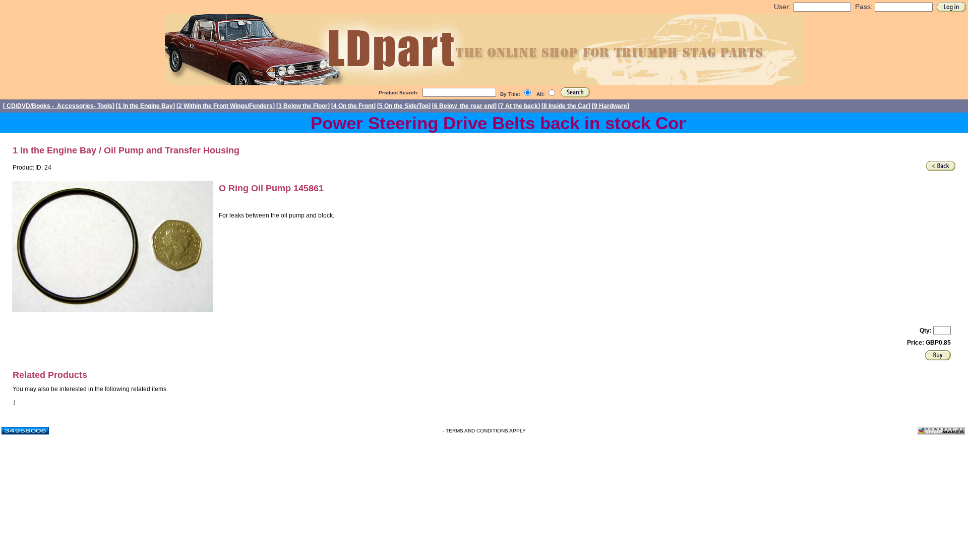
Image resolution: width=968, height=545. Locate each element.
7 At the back (519, 106)
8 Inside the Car (565, 106)
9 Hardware (610, 106)
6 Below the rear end (464, 106)
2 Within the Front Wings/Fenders (225, 106)
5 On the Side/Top (404, 106)
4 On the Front (353, 106)
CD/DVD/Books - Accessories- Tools (58, 106)
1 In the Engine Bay (145, 106)
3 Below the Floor (303, 106)
